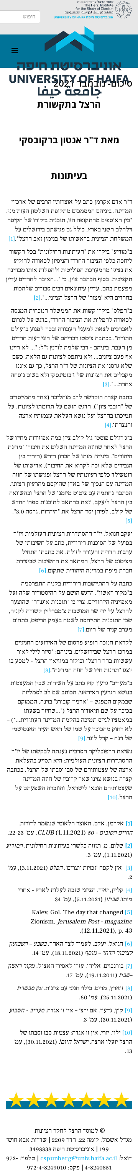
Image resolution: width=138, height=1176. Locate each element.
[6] (42, 570)
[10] (112, 797)
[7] (80, 629)
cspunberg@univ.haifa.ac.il (78, 1158)
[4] (108, 425)
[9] (81, 738)
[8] (46, 670)
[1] (11, 239)
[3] (106, 384)
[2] (37, 298)
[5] (128, 521)
